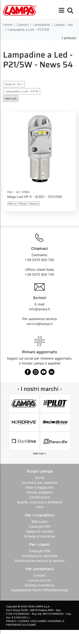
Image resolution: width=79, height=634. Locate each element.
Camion (23, 25)
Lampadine (41, 25)
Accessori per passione (39, 482)
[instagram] (36, 373)
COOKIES (23, 621)
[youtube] (44, 373)
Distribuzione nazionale (40, 556)
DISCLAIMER (39, 621)
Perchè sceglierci (40, 492)
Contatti (39, 575)
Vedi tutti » (39, 453)
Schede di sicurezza (39, 536)
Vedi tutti (11, 98)
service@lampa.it (40, 324)
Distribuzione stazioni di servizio (40, 561)
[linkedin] (51, 373)
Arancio (34, 203)
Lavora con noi (39, 580)
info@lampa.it (39, 309)
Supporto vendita (39, 531)
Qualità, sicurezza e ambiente (39, 502)
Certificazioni (39, 497)
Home (7, 25)
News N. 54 (13, 84)
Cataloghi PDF (40, 526)
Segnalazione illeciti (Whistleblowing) (39, 590)
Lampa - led (63, 25)
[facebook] (28, 373)
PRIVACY (11, 621)
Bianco (12, 203)
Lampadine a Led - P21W (21, 91)
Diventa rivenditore (39, 585)
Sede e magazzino (39, 487)
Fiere (39, 507)
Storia (39, 478)
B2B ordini (39, 522)
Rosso (23, 203)
